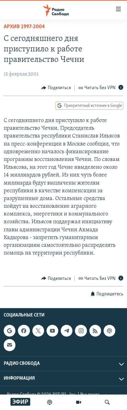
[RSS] (95, 331)
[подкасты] (49, 402)
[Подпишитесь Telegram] (66, 331)
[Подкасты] (109, 331)
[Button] (56, 88)
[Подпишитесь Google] (9, 331)
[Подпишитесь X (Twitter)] (38, 331)
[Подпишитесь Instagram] (81, 331)
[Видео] (78, 402)
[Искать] (107, 402)
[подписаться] (9, 345)
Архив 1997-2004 (24, 27)
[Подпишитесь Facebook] (24, 331)
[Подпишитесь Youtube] (52, 331)
